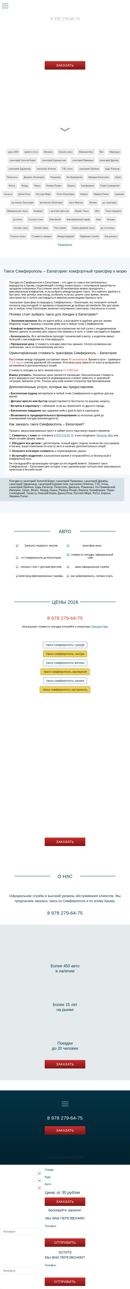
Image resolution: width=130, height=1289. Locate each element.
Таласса (8, 194)
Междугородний (66, 236)
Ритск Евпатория (65, 194)
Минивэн (48, 152)
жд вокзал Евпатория (23, 202)
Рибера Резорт (53, 185)
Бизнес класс (66, 152)
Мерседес (115, 152)
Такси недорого (113, 211)
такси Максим (76, 202)
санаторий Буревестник (54, 160)
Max (71, 23)
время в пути (31, 152)
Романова (55, 177)
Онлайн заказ (41, 228)
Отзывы (111, 219)
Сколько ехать (18, 236)
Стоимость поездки (41, 236)
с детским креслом (59, 211)
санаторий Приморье (82, 160)
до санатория (109, 202)
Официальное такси (17, 211)
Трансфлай (55, 219)
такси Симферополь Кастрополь (65, 689)
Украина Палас (101, 194)
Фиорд (24, 185)
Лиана (37, 185)
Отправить (65, 1242)
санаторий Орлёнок (89, 169)
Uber (97, 211)
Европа (71, 185)
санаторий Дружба (109, 160)
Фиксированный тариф (78, 219)
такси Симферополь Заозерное (65, 671)
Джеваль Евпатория (34, 177)
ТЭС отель (67, 169)
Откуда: (49, 1169)
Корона (84, 194)
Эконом (93, 202)
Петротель (12, 177)
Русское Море (43, 194)
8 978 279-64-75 (65, 19)
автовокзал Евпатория (51, 202)
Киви (98, 219)
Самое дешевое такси (83, 228)
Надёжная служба (89, 236)
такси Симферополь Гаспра (65, 654)
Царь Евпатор (112, 169)
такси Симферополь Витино (65, 663)
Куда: (48, 1177)
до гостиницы (107, 228)
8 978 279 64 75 (63, 435)
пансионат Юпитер (46, 169)
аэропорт (119, 194)
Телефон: (51, 1226)
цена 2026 (13, 152)
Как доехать (111, 236)
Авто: (48, 1184)
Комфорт (38, 211)
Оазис (118, 177)
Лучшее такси (21, 228)
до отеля (17, 219)
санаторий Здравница (19, 169)
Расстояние (60, 228)
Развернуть (65, 244)
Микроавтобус (86, 152)
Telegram (61, 23)
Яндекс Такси (82, 211)
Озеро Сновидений (109, 185)
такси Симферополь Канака (65, 680)
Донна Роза (24, 194)
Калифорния (87, 185)
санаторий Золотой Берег (22, 160)
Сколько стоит (35, 219)
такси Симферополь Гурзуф (65, 645)
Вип (101, 152)
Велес (12, 185)
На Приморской (74, 177)
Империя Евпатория (98, 177)
